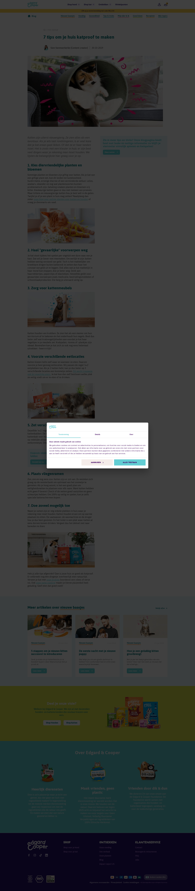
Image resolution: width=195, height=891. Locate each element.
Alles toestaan (130, 462)
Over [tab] (131, 434)
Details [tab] (97, 434)
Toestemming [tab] (64, 434)
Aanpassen (96, 462)
